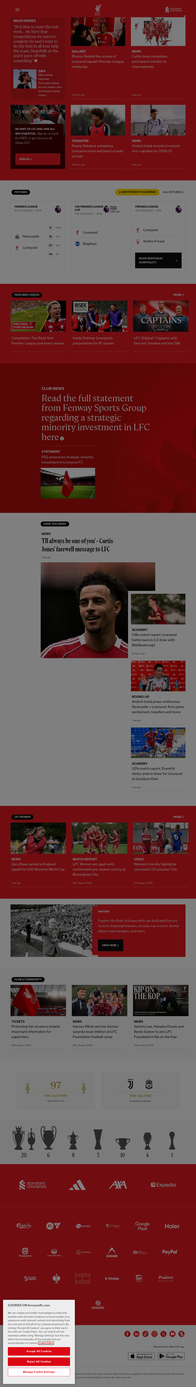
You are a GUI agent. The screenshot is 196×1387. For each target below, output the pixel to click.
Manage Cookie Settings (39, 1372)
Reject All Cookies (39, 1361)
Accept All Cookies (38, 1351)
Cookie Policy (46, 1343)
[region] (39, 1342)
